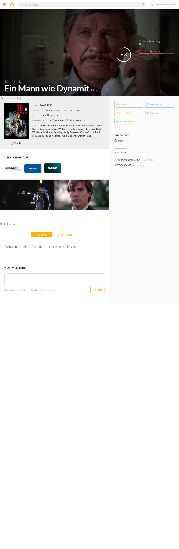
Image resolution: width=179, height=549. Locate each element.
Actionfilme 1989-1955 (127, 159)
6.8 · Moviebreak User (150, 51)
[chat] (151, 4)
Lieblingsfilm (125, 113)
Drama (48, 110)
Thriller (67, 110)
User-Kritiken (65, 234)
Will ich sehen (156, 104)
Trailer (120, 140)
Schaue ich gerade (127, 121)
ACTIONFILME (122, 165)
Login (173, 4)
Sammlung (155, 113)
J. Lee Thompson (54, 120)
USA (77, 110)
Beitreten (162, 4)
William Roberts (75, 120)
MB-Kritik (42, 234)
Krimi (57, 110)
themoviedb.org (15, 98)
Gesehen (123, 104)
